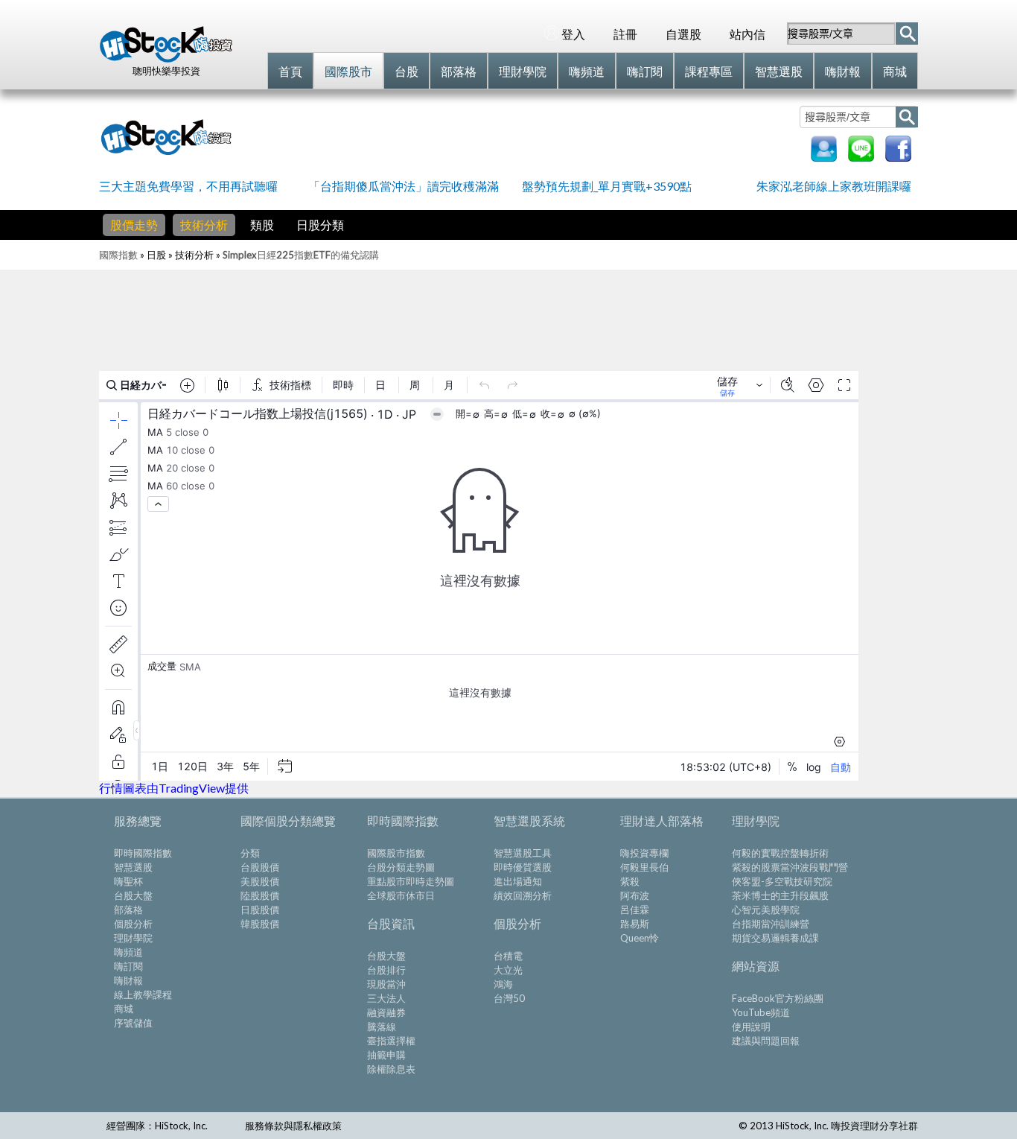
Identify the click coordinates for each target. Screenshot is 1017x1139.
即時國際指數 (143, 853)
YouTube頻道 (761, 1012)
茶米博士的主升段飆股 (780, 895)
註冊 (625, 34)
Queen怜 (639, 938)
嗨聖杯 (128, 881)
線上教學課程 (143, 994)
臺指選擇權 (391, 1041)
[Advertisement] (519, 135)
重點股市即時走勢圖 (410, 881)
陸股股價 (259, 895)
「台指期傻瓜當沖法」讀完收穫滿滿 (403, 186)
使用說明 (751, 1026)
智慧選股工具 (523, 853)
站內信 (747, 34)
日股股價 (259, 910)
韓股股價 (259, 924)
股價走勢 (134, 225)
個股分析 (133, 924)
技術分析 (204, 225)
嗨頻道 (128, 952)
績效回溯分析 (523, 895)
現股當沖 (386, 984)
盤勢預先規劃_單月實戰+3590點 (607, 186)
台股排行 (386, 970)
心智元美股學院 (766, 910)
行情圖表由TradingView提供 (174, 788)
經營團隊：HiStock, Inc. (157, 1126)
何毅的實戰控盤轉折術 (780, 853)
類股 (262, 225)
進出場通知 (518, 881)
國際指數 (118, 255)
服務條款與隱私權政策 (293, 1126)
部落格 (128, 910)
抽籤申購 (386, 1055)
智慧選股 (133, 867)
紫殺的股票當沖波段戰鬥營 (790, 867)
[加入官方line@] (861, 157)
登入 (573, 34)
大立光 (508, 970)
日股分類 (320, 225)
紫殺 (630, 881)
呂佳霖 (634, 910)
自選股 (683, 34)
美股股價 (259, 881)
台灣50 (509, 998)
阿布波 (634, 895)
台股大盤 (133, 895)
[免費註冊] (824, 157)
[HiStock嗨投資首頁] (166, 59)
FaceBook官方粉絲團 (777, 998)
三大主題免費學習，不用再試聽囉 (188, 186)
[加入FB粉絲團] (898, 157)
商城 (123, 1009)
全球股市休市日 (401, 895)
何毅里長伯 (644, 867)
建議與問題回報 (766, 1041)
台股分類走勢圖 (401, 867)
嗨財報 (128, 980)
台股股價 (259, 867)
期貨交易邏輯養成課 (775, 938)
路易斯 (634, 924)
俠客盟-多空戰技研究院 (782, 881)
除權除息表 (391, 1069)
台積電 (508, 956)
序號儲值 (133, 1023)
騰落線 (381, 1026)
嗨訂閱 (128, 966)
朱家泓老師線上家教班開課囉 (833, 186)
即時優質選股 (523, 867)
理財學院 (133, 938)
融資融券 (386, 1012)
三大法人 (386, 998)
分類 (250, 853)
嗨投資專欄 (644, 853)
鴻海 (503, 984)
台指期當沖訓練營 (770, 924)
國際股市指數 (396, 853)
